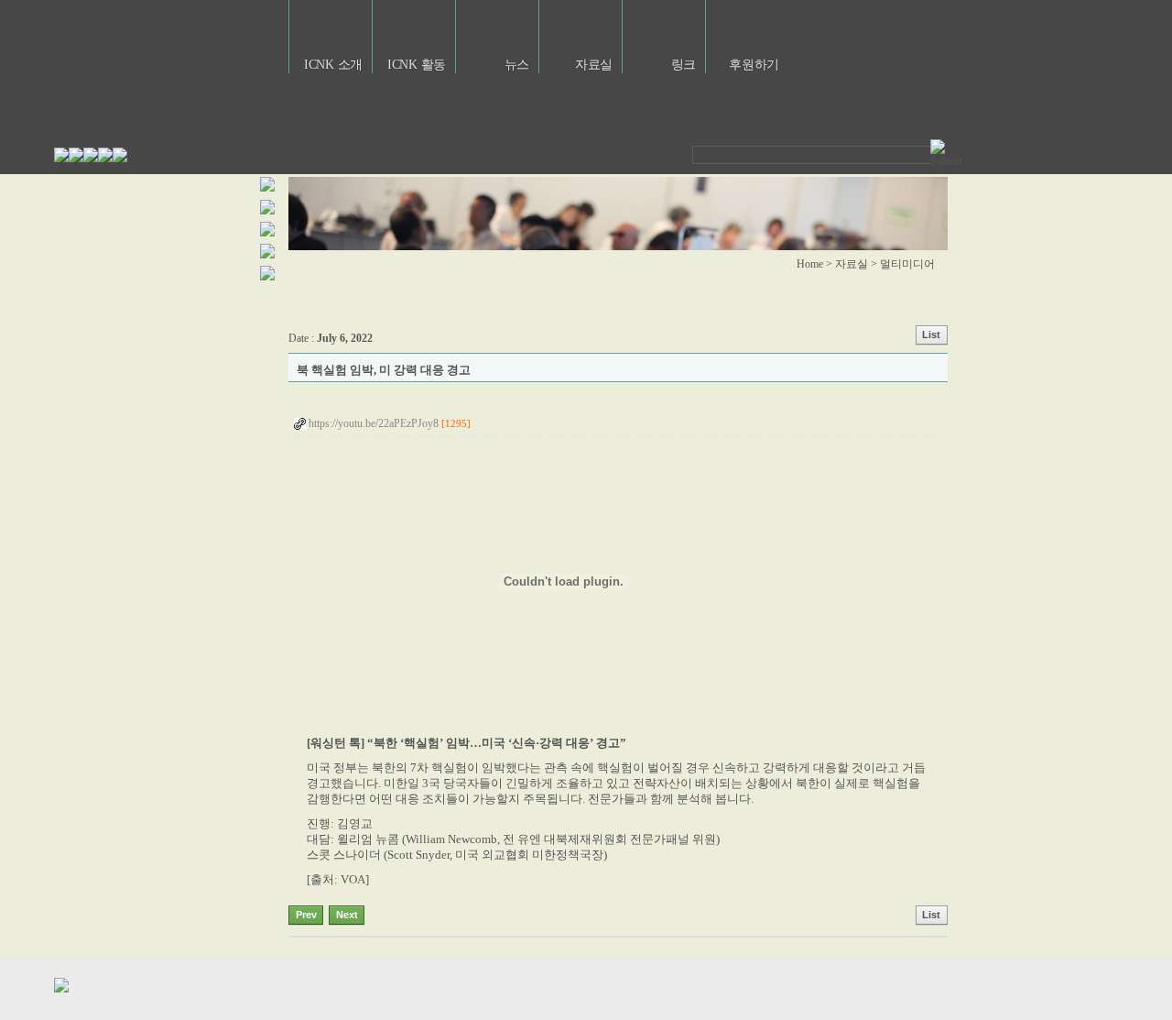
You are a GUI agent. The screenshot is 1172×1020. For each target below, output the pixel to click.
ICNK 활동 (416, 64)
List (931, 334)
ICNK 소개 (333, 64)
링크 (683, 64)
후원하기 (754, 64)
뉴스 (517, 64)
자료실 (594, 64)
